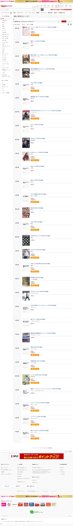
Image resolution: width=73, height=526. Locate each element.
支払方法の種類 (20, 471)
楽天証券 (26, 506)
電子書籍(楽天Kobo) (61, 12)
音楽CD (14, 12)
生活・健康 (4, 32)
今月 (69, 21)
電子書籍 (3, 84)
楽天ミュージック (20, 506)
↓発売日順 (23, 24)
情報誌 (3, 50)
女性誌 (3, 28)
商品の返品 (19, 476)
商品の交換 (19, 474)
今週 (64, 21)
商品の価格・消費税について (37, 467)
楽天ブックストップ (21, 491)
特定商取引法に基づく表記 (31, 521)
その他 (3, 72)
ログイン (37, 5)
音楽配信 (55, 12)
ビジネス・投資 (4, 42)
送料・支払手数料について (22, 467)
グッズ (30, 12)
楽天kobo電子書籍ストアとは (6, 469)
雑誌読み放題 (50, 12)
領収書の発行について (21, 481)
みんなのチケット (42, 506)
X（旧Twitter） (62, 471)
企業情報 (16, 521)
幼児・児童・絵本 (5, 36)
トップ (2, 12)
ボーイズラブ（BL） (5, 63)
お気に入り (52, 7)
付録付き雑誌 (4, 20)
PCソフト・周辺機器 (35, 12)
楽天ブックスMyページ (61, 7)
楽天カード (9, 506)
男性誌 (3, 26)
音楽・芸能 (4, 59)
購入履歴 (56, 7)
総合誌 (3, 22)
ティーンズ (4, 30)
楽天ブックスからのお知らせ (6, 474)
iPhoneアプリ (34, 480)
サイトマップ (53, 491)
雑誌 (11, 12)
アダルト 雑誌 (4, 74)
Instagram (61, 469)
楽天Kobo (48, 506)
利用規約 (2, 471)
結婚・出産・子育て (5, 34)
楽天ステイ (37, 506)
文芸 (3, 24)
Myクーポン (48, 7)
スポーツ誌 (4, 57)
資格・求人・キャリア (6, 46)
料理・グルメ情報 (5, 38)
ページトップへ (69, 516)
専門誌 (3, 44)
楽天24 (15, 506)
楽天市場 (70, 5)
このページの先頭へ (68, 451)
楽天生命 (31, 506)
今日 (58, 21)
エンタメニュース (44, 12)
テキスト (3, 48)
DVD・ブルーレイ (20, 12)
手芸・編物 (4, 40)
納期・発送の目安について (22, 469)
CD (2, 88)
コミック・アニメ (5, 61)
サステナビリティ (40, 521)
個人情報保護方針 (22, 521)
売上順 (32, 24)
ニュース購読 (62, 474)
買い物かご (41, 7)
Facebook (61, 467)
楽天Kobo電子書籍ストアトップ (33, 491)
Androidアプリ (34, 482)
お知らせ (45, 7)
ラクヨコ (54, 506)
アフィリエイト (45, 491)
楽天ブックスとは (4, 467)
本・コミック (6, 12)
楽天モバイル (4, 506)
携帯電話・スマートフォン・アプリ (6, 70)
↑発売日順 (27, 24)
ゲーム (26, 12)
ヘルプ (66, 7)
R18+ (71, 12)
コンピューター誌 (5, 67)
